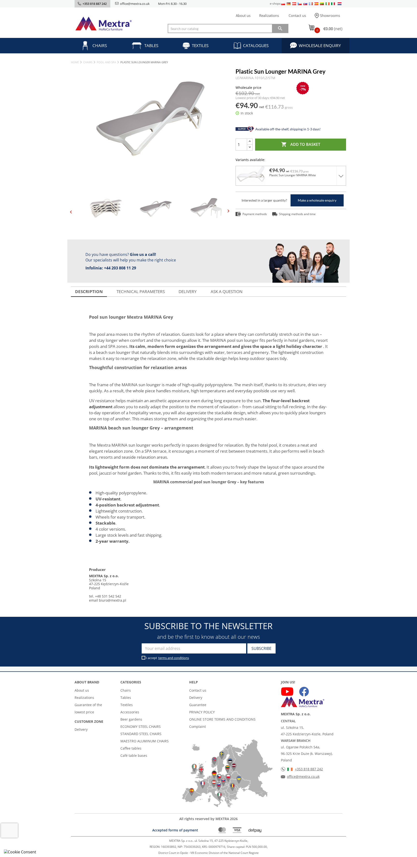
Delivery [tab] (188, 291)
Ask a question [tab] (227, 291)
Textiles (200, 45)
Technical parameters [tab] (141, 291)
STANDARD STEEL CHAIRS (140, 733)
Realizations (269, 15)
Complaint (197, 726)
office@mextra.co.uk (135, 3)
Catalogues (256, 45)
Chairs (99, 45)
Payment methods (255, 214)
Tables (151, 45)
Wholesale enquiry (320, 45)
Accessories (129, 712)
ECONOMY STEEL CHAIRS (140, 726)
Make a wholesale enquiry (317, 200)
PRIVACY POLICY (202, 712)
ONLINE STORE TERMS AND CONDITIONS (222, 719)
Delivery (81, 729)
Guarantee (197, 704)
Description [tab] (89, 291)
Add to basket (300, 144)
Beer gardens (131, 719)
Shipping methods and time (297, 214)
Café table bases (133, 755)
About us (243, 15)
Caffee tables (130, 748)
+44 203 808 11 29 (120, 268)
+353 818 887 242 (309, 769)
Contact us (297, 15)
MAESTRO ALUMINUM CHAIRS (144, 741)
